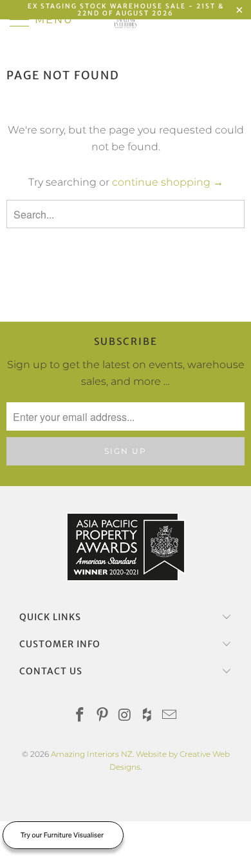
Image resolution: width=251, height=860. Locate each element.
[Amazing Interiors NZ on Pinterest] (102, 716)
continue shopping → (167, 182)
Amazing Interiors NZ (92, 754)
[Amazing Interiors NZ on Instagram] (125, 716)
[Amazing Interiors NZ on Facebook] (80, 716)
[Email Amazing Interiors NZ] (170, 716)
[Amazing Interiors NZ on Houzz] (147, 716)
